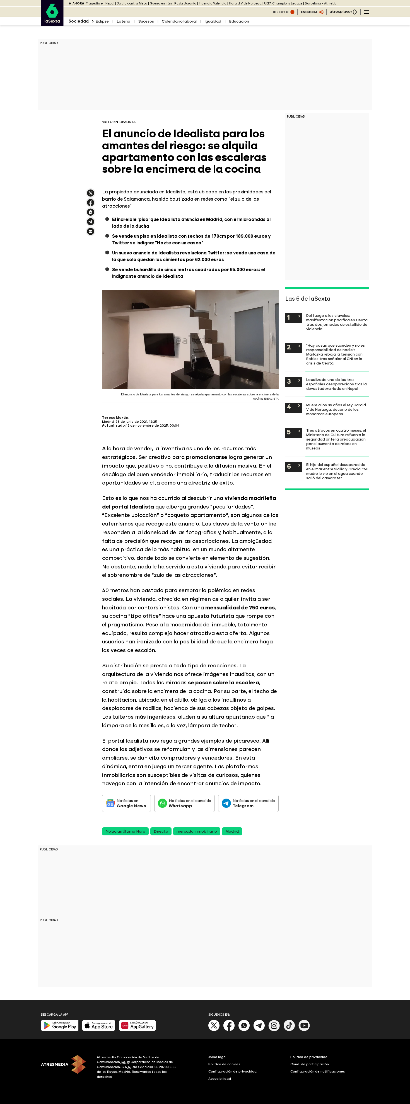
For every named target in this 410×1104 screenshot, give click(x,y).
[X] (90, 195)
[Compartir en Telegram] (90, 224)
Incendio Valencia (212, 3)
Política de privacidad (308, 1057)
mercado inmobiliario (197, 831)
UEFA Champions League (283, 3)
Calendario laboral (179, 21)
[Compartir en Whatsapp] (90, 214)
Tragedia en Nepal (100, 3)
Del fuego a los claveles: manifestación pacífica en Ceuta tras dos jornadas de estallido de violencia (337, 322)
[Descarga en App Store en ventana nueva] (98, 1029)
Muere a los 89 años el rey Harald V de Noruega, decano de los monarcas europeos (336, 409)
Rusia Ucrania (185, 3)
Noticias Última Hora (125, 831)
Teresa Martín (115, 418)
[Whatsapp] (244, 1030)
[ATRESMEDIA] (65, 1068)
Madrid (232, 831)
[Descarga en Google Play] (60, 1029)
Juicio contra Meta (132, 3)
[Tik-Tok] (289, 1030)
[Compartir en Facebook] (90, 205)
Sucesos (146, 21)
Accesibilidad (219, 1079)
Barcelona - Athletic (321, 3)
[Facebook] (229, 1030)
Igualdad (212, 21)
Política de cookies (224, 1064)
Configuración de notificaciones (317, 1071)
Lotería (123, 21)
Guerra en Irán (161, 3)
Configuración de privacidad (232, 1071)
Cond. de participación (309, 1064)
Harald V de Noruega (245, 3)
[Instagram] (274, 1030)
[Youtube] (304, 1030)
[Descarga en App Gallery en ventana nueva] (137, 1029)
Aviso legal (217, 1057)
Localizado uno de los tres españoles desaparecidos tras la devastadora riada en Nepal (336, 384)
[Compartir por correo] (90, 234)
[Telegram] (259, 1030)
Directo (161, 831)
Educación (239, 21)
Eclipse (102, 21)
